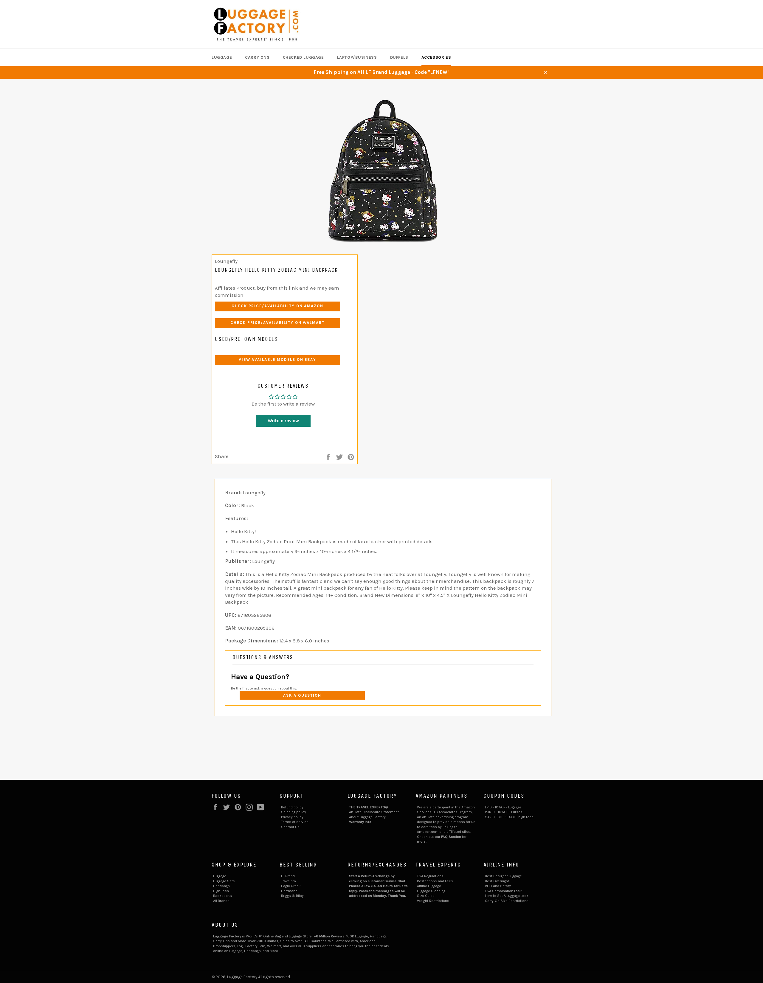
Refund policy (292, 807)
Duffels (399, 57)
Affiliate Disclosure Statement (374, 812)
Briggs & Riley (292, 896)
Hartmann (289, 891)
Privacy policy (292, 817)
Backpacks (222, 896)
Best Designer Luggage (503, 876)
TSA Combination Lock (503, 891)
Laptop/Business (357, 57)
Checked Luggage (303, 57)
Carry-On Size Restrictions (506, 901)
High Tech (221, 891)
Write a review (283, 420)
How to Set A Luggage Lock (506, 896)
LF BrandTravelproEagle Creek (291, 881)
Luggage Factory (242, 977)
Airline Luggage (429, 886)
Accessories (436, 57)
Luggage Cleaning (431, 891)
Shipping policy (293, 812)
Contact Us (290, 827)
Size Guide (426, 896)
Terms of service (294, 822)
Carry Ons (257, 57)
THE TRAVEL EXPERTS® (368, 807)
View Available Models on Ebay (278, 359)
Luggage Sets (224, 881)
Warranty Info (360, 822)
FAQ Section (451, 837)
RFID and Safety (498, 886)
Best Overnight (497, 881)
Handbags (221, 886)
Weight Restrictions (433, 901)
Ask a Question (302, 695)
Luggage (222, 57)
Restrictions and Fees (435, 881)
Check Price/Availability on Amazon (277, 306)
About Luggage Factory (367, 817)
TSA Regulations (430, 876)
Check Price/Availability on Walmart (277, 322)
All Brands (221, 901)
